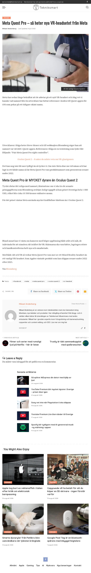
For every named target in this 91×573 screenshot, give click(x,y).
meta (27, 281)
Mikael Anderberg (9, 28)
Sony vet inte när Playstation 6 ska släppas (51, 402)
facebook (17, 281)
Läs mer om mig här (59, 322)
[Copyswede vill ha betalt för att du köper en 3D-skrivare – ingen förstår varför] (68, 469)
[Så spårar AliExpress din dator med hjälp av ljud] (23, 380)
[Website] (81, 328)
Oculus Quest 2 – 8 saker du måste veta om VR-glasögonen (45, 159)
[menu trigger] (4, 7)
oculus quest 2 (54, 281)
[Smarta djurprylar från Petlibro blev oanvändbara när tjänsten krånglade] (23, 519)
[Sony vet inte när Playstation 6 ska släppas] (23, 404)
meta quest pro (38, 281)
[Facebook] (87, 2)
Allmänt (6, 18)
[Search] (87, 7)
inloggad (20, 361)
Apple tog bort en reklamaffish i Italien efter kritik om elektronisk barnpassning (22, 491)
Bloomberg (11, 268)
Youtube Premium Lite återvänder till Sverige (52, 414)
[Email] (85, 291)
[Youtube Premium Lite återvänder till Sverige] (23, 415)
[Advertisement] (45, 126)
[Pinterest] (78, 291)
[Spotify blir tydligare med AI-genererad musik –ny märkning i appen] (23, 427)
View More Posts (78, 304)
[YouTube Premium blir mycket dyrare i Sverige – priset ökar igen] (23, 392)
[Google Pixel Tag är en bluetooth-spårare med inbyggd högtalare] (68, 519)
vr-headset (68, 281)
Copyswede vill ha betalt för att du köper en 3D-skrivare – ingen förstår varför (66, 491)
